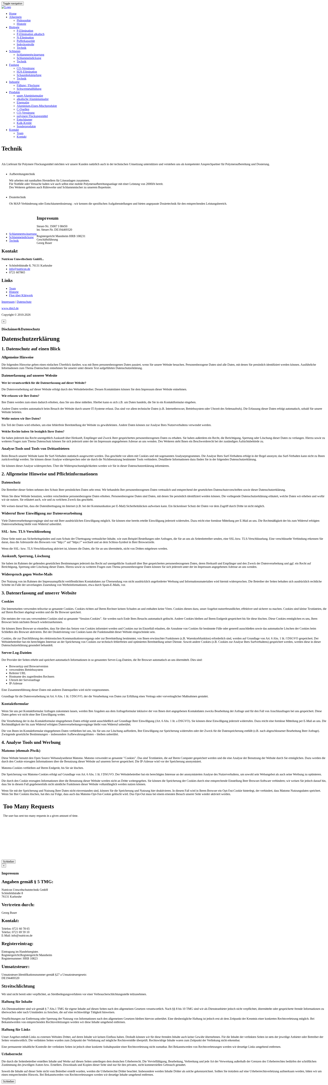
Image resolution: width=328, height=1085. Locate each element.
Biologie (14, 27)
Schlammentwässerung (30, 54)
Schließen (8, 861)
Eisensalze (23, 102)
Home (13, 13)
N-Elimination (25, 37)
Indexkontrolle (25, 44)
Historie (21, 23)
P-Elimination (25, 30)
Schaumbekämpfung (29, 75)
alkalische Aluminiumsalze (33, 99)
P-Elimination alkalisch (30, 34)
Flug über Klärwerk (21, 295)
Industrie (14, 82)
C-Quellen (23, 109)
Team (20, 133)
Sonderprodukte (26, 126)
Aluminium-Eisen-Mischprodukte (37, 105)
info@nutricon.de (19, 269)
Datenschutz (24, 301)
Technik (21, 47)
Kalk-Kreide (24, 123)
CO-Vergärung (26, 68)
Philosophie (24, 20)
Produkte (14, 92)
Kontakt (14, 129)
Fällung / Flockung (28, 85)
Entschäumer (24, 119)
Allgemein (15, 17)
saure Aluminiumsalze (30, 95)
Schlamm (14, 51)
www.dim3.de (10, 308)
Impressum (8, 301)
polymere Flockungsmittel (32, 116)
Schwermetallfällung (29, 88)
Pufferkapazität (26, 41)
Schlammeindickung (29, 58)
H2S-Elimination (27, 71)
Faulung (14, 64)
